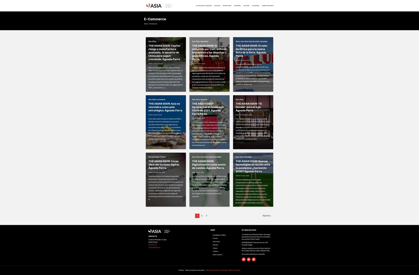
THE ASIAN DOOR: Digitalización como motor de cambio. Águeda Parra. (209, 165)
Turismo (163, 157)
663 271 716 (152, 245)
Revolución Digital (215, 157)
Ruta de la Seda (254, 41)
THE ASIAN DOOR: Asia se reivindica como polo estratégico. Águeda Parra (165, 107)
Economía (203, 99)
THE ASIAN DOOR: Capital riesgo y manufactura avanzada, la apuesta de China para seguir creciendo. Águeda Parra (164, 52)
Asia (149, 41)
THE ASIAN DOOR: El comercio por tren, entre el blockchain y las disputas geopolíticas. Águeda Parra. (209, 52)
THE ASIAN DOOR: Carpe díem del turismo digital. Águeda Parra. (164, 165)
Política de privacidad (212, 270)
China (154, 41)
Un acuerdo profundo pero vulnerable (253, 254)
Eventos (217, 5)
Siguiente (267, 215)
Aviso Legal (224, 270)
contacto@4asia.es (154, 247)
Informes (237, 5)
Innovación (204, 157)
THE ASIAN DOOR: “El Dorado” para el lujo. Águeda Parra (249, 107)
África (238, 41)
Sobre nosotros (268, 5)
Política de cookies (234, 270)
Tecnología (263, 41)
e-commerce (161, 99)
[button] (244, 259)
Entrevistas (227, 5)
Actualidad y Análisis (204, 5)
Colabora (255, 5)
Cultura (246, 5)
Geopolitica (204, 41)
